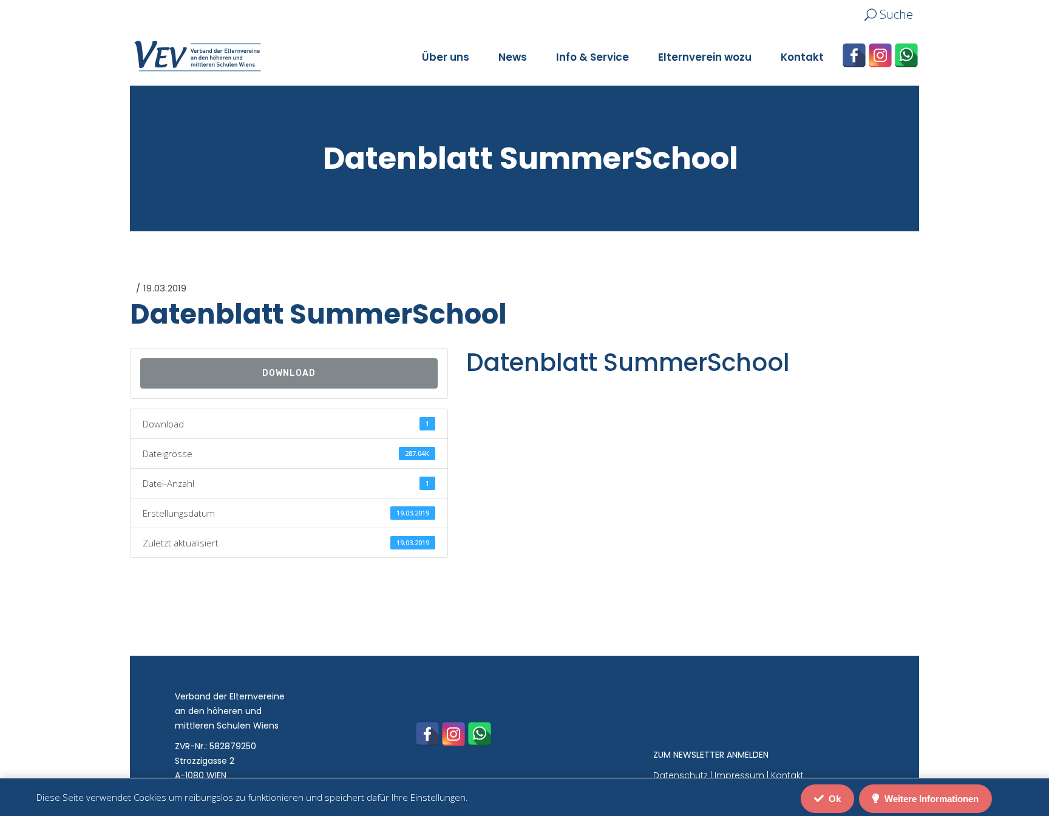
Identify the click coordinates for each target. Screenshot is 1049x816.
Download (289, 373)
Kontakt (787, 775)
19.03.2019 (164, 288)
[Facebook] (854, 55)
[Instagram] (880, 55)
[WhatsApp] (906, 55)
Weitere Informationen (930, 799)
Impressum (739, 775)
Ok (833, 799)
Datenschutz (680, 775)
